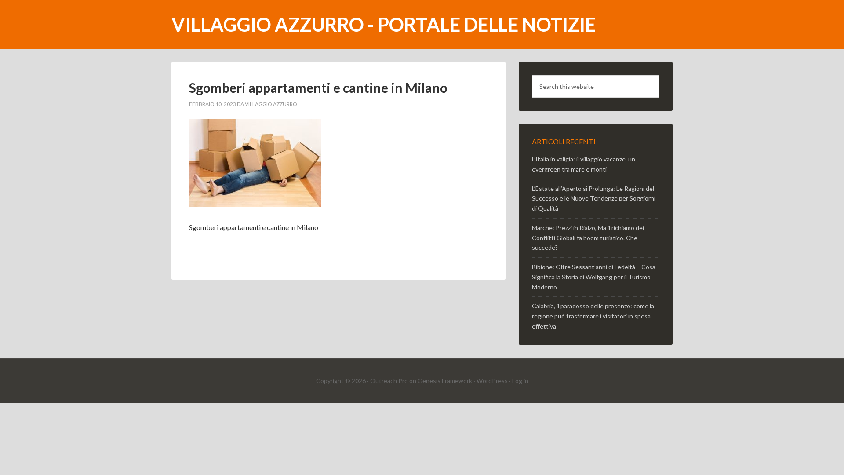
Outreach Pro (389, 380)
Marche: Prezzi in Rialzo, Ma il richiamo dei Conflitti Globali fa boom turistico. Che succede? (588, 238)
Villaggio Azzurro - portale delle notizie (383, 24)
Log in (520, 380)
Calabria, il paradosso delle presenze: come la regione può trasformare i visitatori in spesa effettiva (593, 316)
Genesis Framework (445, 380)
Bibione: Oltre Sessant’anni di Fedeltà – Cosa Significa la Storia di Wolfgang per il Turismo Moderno (593, 277)
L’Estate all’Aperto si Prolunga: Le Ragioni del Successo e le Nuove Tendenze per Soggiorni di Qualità (593, 198)
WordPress (492, 380)
